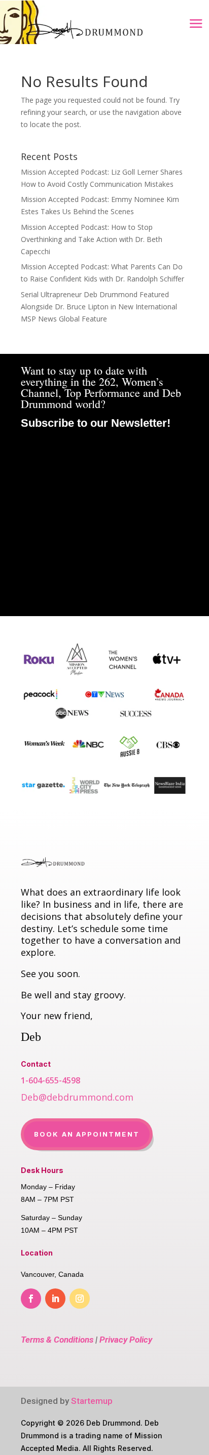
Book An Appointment (87, 1134)
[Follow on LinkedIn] (55, 1298)
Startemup (92, 1401)
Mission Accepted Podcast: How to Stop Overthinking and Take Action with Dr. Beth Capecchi (91, 239)
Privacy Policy (125, 1340)
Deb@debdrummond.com (77, 1097)
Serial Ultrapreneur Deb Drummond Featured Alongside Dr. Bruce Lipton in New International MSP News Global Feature (99, 307)
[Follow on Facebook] (31, 1298)
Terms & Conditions (57, 1340)
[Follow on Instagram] (79, 1298)
